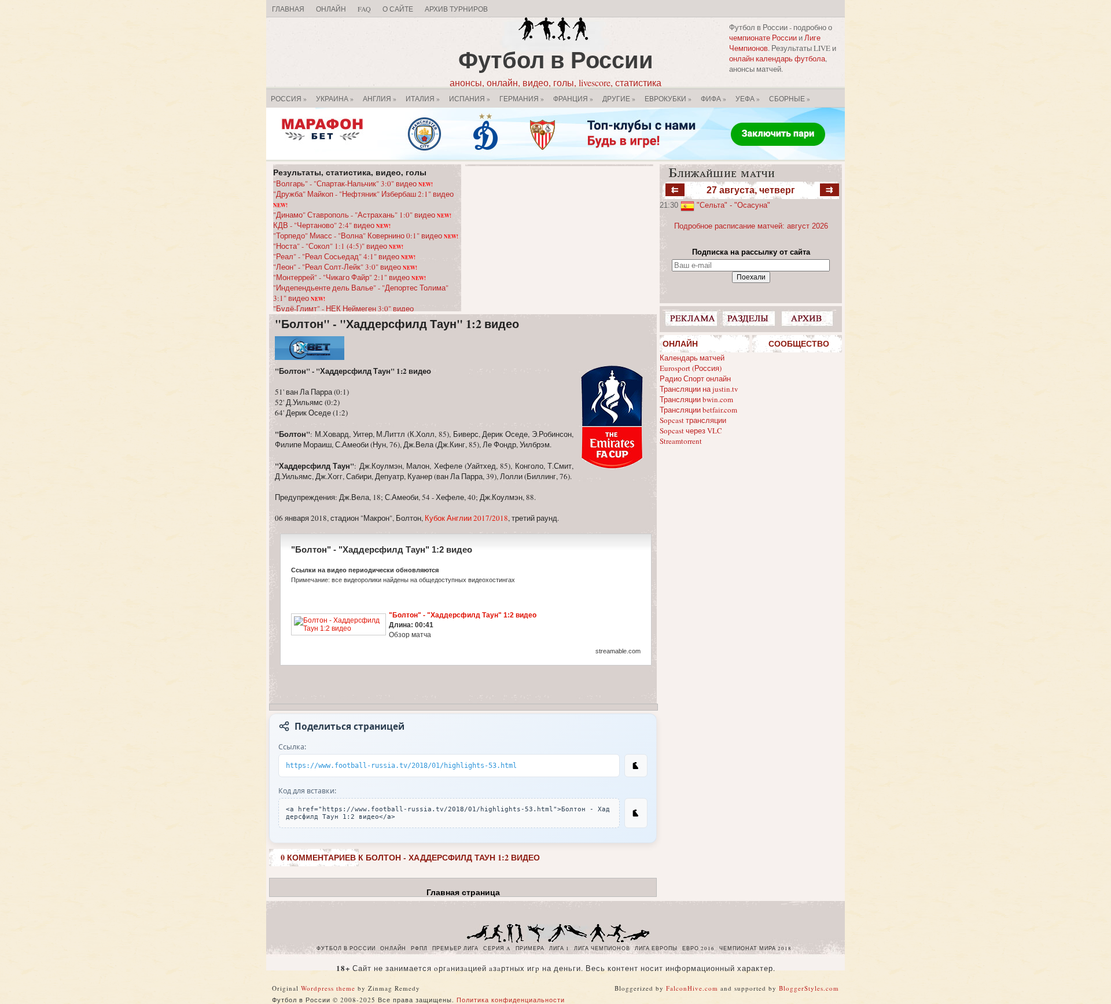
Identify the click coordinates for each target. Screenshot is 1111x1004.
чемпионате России (763, 37)
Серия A (497, 948)
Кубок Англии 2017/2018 (466, 518)
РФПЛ (419, 948)
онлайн (393, 948)
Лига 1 (559, 948)
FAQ (364, 8)
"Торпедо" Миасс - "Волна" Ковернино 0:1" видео (365, 235)
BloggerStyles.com (809, 988)
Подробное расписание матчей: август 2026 (751, 226)
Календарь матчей (692, 357)
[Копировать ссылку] (636, 765)
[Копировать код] (636, 813)
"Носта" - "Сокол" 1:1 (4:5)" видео (338, 246)
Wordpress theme (328, 988)
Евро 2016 (698, 948)
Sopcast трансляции (693, 420)
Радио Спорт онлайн (695, 378)
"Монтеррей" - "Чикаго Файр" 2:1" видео (349, 277)
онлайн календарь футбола (777, 58)
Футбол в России (555, 59)
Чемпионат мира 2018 (755, 948)
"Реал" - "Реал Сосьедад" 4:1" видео (344, 256)
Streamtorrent (681, 441)
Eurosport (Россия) (691, 368)
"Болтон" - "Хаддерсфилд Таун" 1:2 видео (397, 323)
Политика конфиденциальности (511, 999)
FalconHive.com (692, 988)
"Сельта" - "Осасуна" (733, 205)
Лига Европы (656, 948)
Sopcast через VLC (691, 430)
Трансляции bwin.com (696, 399)
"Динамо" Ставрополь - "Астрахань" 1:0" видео (362, 214)
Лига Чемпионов (602, 948)
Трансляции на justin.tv (699, 389)
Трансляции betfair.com (698, 409)
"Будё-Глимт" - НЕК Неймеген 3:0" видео (343, 308)
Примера (530, 948)
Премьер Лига (455, 948)
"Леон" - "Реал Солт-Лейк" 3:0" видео (345, 267)
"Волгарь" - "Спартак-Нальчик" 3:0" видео (353, 183)
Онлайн (331, 8)
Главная (288, 8)
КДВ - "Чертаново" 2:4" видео (332, 225)
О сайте (397, 8)
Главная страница (463, 892)
